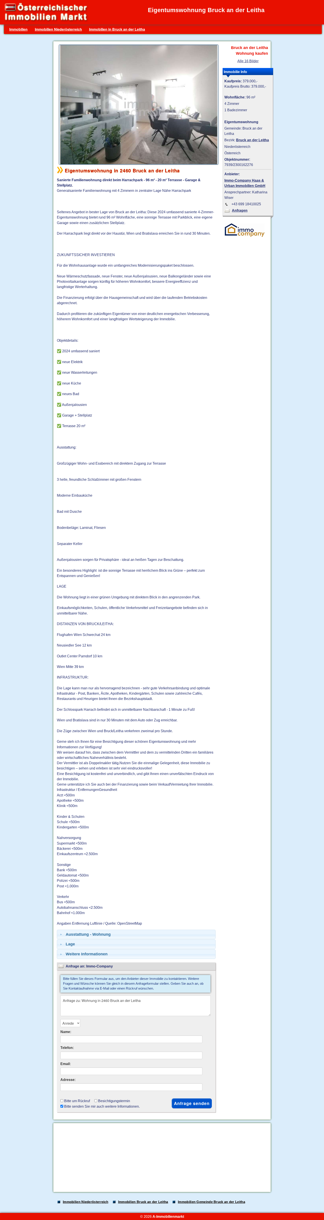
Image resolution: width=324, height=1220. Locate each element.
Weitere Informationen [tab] (87, 954)
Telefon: (67, 1048)
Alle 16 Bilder (248, 61)
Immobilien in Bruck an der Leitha (117, 29)
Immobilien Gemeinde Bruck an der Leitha (211, 1202)
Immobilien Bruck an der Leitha (143, 1202)
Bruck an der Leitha (252, 140)
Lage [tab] (70, 944)
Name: (65, 1032)
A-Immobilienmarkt (168, 1216)
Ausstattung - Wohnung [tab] (88, 934)
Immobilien (18, 29)
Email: (65, 1064)
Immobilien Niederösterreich (58, 29)
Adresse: (68, 1080)
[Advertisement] (161, 1157)
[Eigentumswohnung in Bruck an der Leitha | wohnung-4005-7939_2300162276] (137, 164)
